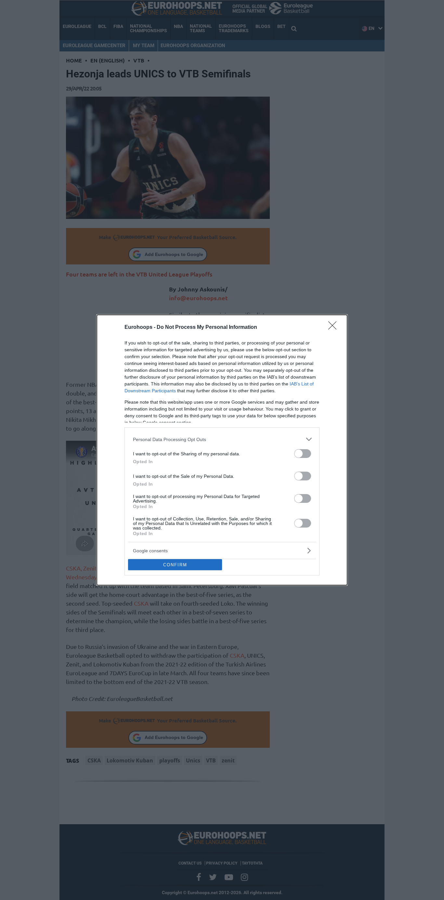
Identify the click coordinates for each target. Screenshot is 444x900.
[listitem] (222, 439)
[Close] (334, 327)
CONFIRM (175, 564)
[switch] (302, 453)
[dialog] (222, 450)
